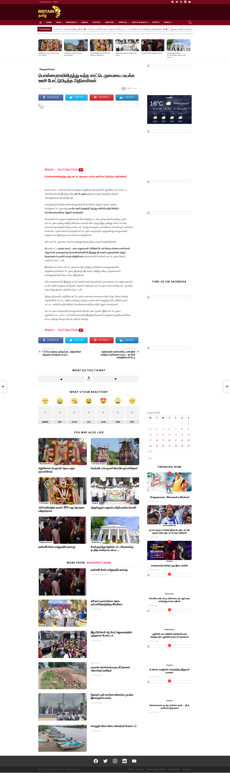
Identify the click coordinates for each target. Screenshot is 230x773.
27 (169, 446)
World (167, 22)
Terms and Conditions (156, 769)
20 (169, 440)
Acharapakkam (169, 525)
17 (150, 440)
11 (157, 435)
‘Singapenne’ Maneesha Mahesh (169, 497)
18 (157, 440)
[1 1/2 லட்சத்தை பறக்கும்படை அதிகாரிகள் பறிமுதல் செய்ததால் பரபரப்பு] (3, 386)
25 (157, 446)
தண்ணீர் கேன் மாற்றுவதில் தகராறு (151, 53)
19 (163, 440)
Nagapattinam (45, 542)
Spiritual (122, 22)
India (58, 22)
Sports (155, 22)
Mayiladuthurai (46, 464)
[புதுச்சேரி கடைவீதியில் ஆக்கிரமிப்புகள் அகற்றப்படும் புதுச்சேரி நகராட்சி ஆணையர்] (169, 618)
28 (176, 446)
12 (163, 435)
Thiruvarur (169, 594)
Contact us (187, 769)
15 (182, 435)
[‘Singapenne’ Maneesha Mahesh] (169, 482)
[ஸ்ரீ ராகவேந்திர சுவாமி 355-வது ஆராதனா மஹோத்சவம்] (101, 45)
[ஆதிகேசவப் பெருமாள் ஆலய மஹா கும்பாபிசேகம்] (50, 45)
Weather (109, 22)
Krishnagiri (44, 503)
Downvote (115, 379)
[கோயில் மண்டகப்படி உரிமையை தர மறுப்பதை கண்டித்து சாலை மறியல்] (169, 583)
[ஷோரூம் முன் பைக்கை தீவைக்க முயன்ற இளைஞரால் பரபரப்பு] (62, 707)
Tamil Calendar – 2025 (48, 2)
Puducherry (96, 542)
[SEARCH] (190, 22)
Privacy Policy (174, 769)
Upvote (61, 379)
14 (176, 435)
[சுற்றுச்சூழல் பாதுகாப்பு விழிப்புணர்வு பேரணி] (127, 45)
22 (182, 440)
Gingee (95, 503)
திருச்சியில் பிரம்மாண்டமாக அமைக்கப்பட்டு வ (174, 29)
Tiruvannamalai (98, 464)
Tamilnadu (71, 22)
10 (150, 435)
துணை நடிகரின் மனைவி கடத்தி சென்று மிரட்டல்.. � (133, 29)
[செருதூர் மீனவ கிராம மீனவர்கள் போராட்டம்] (62, 738)
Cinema (84, 22)
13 (169, 435)
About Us (140, 769)
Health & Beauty (140, 22)
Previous (39, 49)
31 (150, 452)
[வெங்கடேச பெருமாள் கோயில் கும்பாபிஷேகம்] (76, 45)
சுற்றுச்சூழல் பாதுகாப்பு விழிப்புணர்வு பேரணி (113, 507)
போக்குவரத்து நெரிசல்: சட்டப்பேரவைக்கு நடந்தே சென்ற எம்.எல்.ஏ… (176, 55)
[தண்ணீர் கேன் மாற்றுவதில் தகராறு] (153, 45)
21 (176, 440)
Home (49, 22)
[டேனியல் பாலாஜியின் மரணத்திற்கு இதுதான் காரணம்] (169, 654)
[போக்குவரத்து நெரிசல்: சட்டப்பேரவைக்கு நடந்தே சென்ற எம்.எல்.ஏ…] (178, 45)
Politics (96, 22)
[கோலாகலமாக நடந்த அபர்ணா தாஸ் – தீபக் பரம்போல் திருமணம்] (169, 689)
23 (188, 440)
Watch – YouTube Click (62, 169)
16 (188, 435)
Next (190, 49)
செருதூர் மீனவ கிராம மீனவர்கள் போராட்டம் (113, 726)
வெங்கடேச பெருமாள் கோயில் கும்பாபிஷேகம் (114, 468)
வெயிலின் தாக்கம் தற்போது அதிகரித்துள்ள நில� (90, 29)
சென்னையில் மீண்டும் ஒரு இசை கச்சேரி (169, 565)
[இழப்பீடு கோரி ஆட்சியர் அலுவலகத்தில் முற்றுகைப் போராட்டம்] (62, 644)
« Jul (149, 458)
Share (42, 107)
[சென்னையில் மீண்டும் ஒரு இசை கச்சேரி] (169, 550)
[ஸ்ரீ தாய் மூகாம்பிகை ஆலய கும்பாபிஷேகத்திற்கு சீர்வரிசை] (62, 613)
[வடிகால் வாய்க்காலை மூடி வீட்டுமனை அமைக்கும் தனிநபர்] (62, 675)
